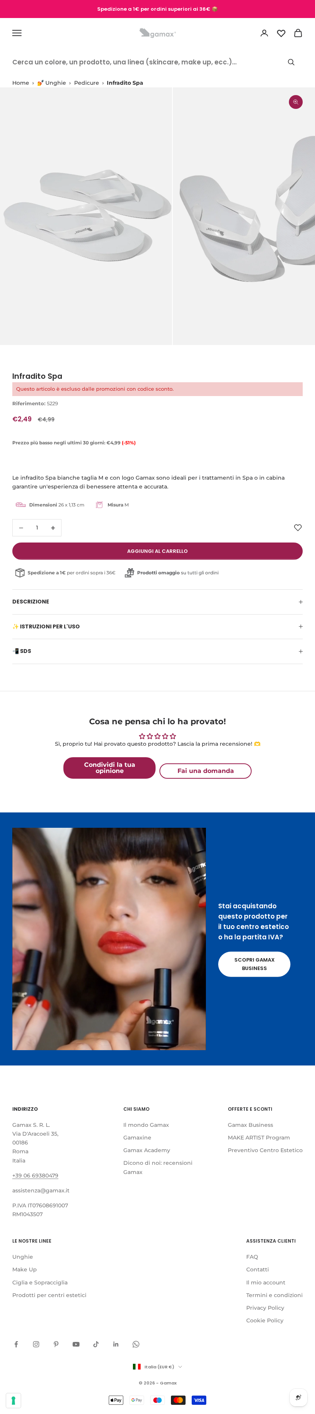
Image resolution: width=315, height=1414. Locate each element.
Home (20, 82)
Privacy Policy (265, 1307)
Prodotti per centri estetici (49, 1295)
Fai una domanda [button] (205, 770)
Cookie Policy (265, 1320)
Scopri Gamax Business (254, 964)
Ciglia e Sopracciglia (40, 1282)
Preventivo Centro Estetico (265, 1150)
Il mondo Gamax (146, 1124)
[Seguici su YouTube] (76, 1344)
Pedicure (86, 82)
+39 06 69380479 (35, 1175)
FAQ (252, 1256)
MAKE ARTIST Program (259, 1137)
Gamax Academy (146, 1150)
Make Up (24, 1269)
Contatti (257, 1269)
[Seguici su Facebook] (16, 1344)
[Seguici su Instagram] (36, 1344)
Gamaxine (137, 1137)
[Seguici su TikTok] (96, 1344)
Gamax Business (250, 1124)
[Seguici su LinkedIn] (116, 1344)
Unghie (22, 1256)
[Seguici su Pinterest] (56, 1344)
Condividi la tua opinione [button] (109, 767)
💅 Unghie (51, 82)
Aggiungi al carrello (157, 551)
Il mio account (265, 1282)
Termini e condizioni (274, 1295)
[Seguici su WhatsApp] (136, 1344)
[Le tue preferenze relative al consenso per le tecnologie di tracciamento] (13, 1400)
